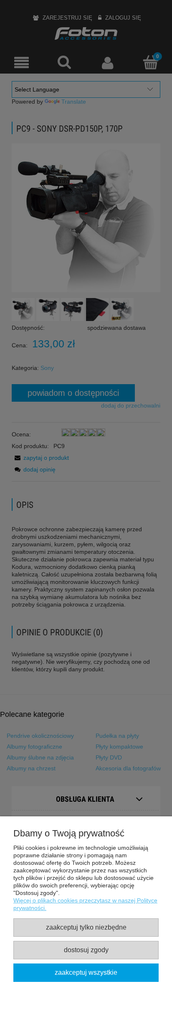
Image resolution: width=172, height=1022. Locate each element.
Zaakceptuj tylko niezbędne (86, 927)
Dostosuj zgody (86, 949)
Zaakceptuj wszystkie (86, 972)
